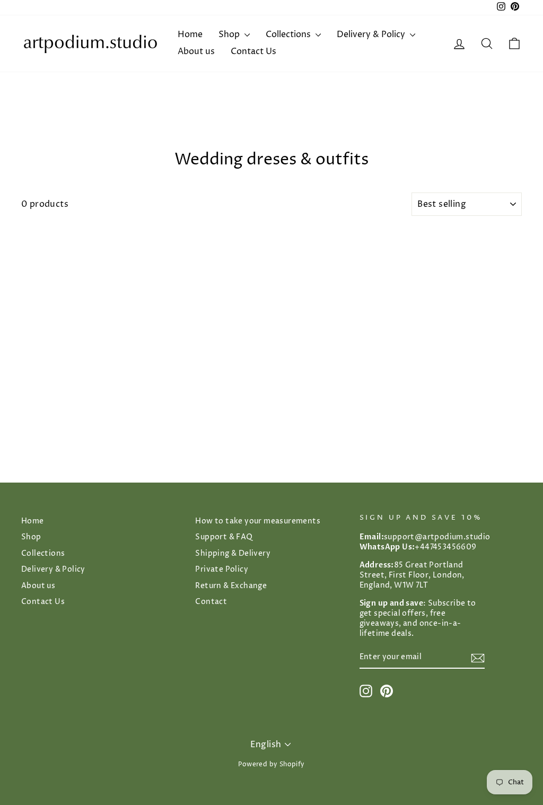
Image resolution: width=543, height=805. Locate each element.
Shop (230, 34)
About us (196, 51)
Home (190, 34)
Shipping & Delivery (232, 553)
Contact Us (253, 51)
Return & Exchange (231, 586)
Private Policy (221, 569)
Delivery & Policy (372, 34)
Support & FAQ (223, 537)
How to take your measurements (257, 521)
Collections (289, 34)
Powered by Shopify (271, 764)
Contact (211, 602)
